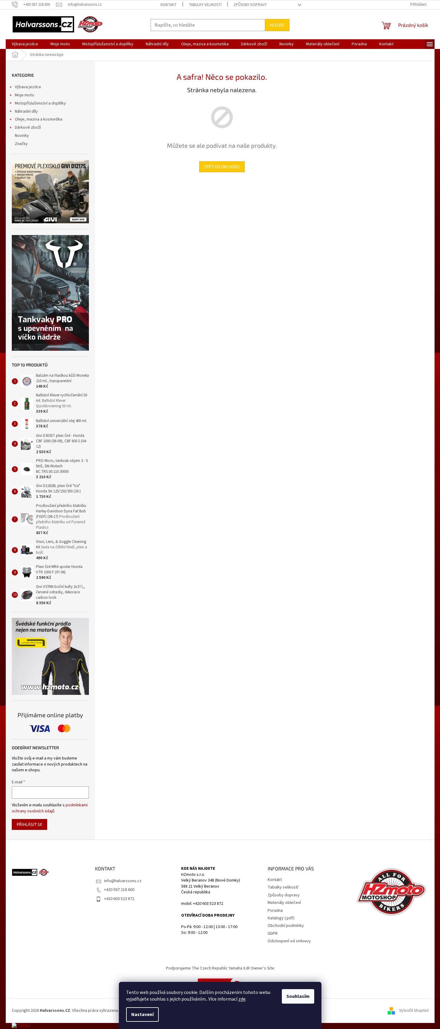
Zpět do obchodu (222, 166)
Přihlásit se (29, 824)
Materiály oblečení (284, 903)
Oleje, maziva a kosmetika (38, 119)
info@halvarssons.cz (123, 881)
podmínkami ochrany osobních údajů (50, 808)
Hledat (277, 24)
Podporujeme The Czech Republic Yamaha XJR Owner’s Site (220, 968)
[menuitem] (25, 44)
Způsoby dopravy (250, 5)
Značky (21, 144)
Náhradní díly (26, 111)
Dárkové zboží (28, 127)
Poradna (275, 911)
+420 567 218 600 (119, 890)
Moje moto (24, 95)
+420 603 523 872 (119, 899)
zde (242, 999)
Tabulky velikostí (205, 5)
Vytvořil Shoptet (414, 1011)
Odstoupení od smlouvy (289, 941)
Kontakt (169, 5)
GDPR (273, 934)
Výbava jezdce (28, 87)
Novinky (22, 136)
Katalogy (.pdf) (281, 918)
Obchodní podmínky (286, 926)
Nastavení (142, 1014)
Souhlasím (298, 996)
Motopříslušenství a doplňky (40, 103)
